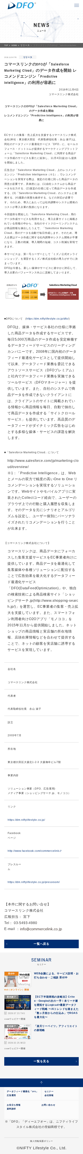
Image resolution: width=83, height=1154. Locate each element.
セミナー (49, 1091)
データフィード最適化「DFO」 (22, 1091)
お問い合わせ (48, 1105)
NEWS (14, 45)
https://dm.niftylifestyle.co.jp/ (26, 819)
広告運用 (11, 1095)
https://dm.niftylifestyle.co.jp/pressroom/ (34, 882)
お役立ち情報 (14, 1105)
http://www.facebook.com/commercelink (33, 850)
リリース (25, 45)
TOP (6, 45)
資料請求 (11, 1109)
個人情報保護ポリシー (41, 1141)
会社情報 (49, 1095)
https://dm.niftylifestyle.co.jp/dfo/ (47, 318)
